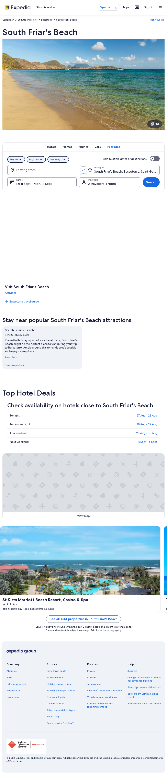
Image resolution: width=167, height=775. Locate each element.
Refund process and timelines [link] (143, 687)
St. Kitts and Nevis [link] (27, 19)
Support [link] (132, 671)
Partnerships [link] (13, 690)
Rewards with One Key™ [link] (60, 723)
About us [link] (11, 671)
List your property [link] (16, 684)
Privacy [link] (91, 671)
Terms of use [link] (94, 684)
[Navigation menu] (160, 7)
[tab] (51, 146)
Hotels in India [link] (55, 677)
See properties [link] (14, 365)
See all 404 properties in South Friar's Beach (83, 619)
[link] (83, 301)
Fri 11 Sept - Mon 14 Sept (34, 184)
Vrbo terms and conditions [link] (102, 697)
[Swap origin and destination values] (83, 170)
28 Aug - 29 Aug (146, 424)
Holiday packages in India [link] (61, 690)
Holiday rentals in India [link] (59, 684)
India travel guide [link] (56, 671)
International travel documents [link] (144, 703)
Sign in (149, 7)
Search (151, 182)
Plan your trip (157, 19)
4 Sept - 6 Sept (147, 442)
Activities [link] (10, 293)
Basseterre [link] (47, 19)
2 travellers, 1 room (102, 184)
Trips (126, 7)
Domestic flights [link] (56, 697)
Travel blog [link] (53, 716)
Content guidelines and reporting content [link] (100, 705)
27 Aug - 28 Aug (147, 415)
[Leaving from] (44, 170)
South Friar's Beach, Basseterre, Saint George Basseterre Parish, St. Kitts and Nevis (127, 171)
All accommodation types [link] (61, 710)
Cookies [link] (91, 677)
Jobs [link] (9, 677)
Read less (11, 357)
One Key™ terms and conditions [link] (104, 690)
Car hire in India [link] (55, 703)
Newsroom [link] (13, 697)
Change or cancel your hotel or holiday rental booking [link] (144, 679)
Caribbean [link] (8, 19)
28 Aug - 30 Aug (146, 433)
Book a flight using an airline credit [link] (142, 695)
